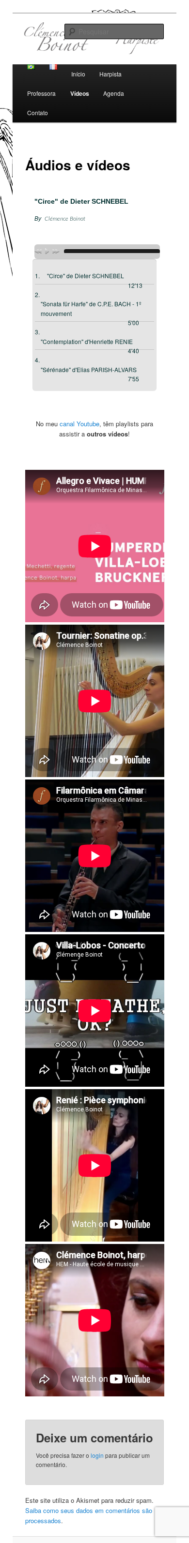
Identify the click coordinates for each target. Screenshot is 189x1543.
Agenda (113, 93)
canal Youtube (79, 423)
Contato (37, 112)
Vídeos (79, 93)
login (97, 1455)
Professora (41, 93)
